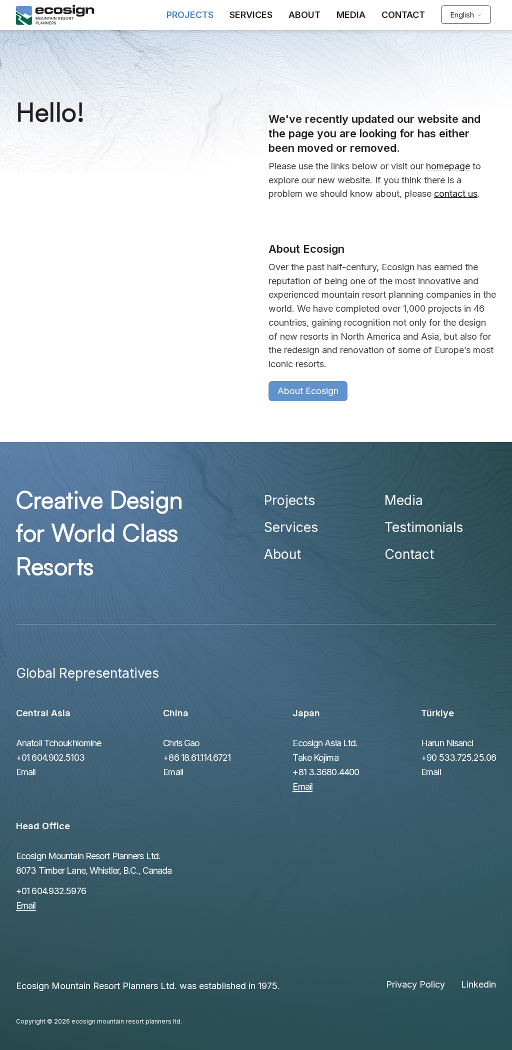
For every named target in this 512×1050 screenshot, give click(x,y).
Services (291, 527)
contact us (456, 193)
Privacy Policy (415, 984)
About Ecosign (308, 391)
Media (403, 500)
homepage (448, 166)
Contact (409, 554)
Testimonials (423, 527)
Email (26, 772)
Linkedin (478, 984)
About (282, 554)
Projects (289, 500)
